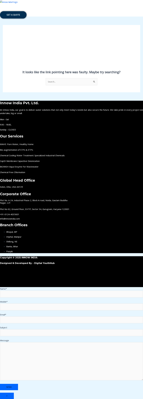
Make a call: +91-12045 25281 (71, 5)
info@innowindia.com (10, 218)
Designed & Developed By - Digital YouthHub (27, 263)
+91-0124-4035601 (9, 214)
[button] (71, 11)
